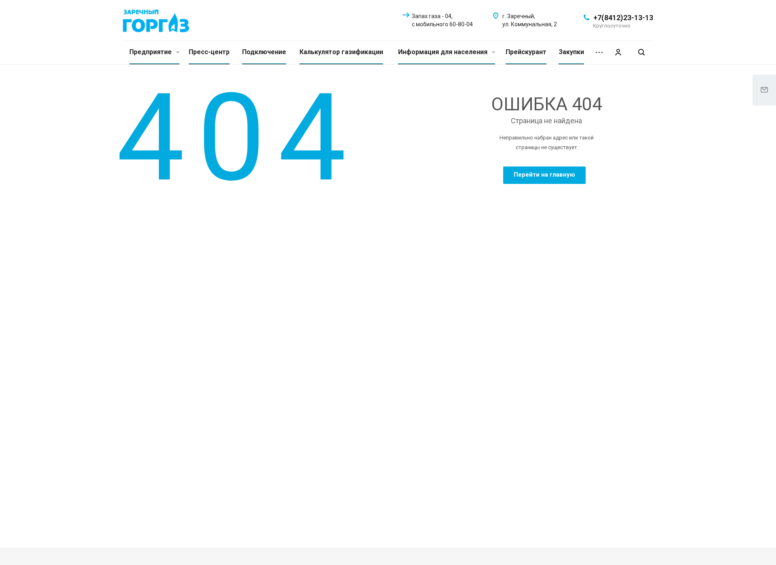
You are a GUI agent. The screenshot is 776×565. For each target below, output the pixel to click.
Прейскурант (526, 52)
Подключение (264, 52)
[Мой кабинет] (618, 52)
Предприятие (151, 52)
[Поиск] (641, 52)
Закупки (571, 52)
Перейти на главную (544, 174)
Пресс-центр (209, 52)
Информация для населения (443, 52)
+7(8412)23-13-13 (623, 17)
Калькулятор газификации (341, 52)
